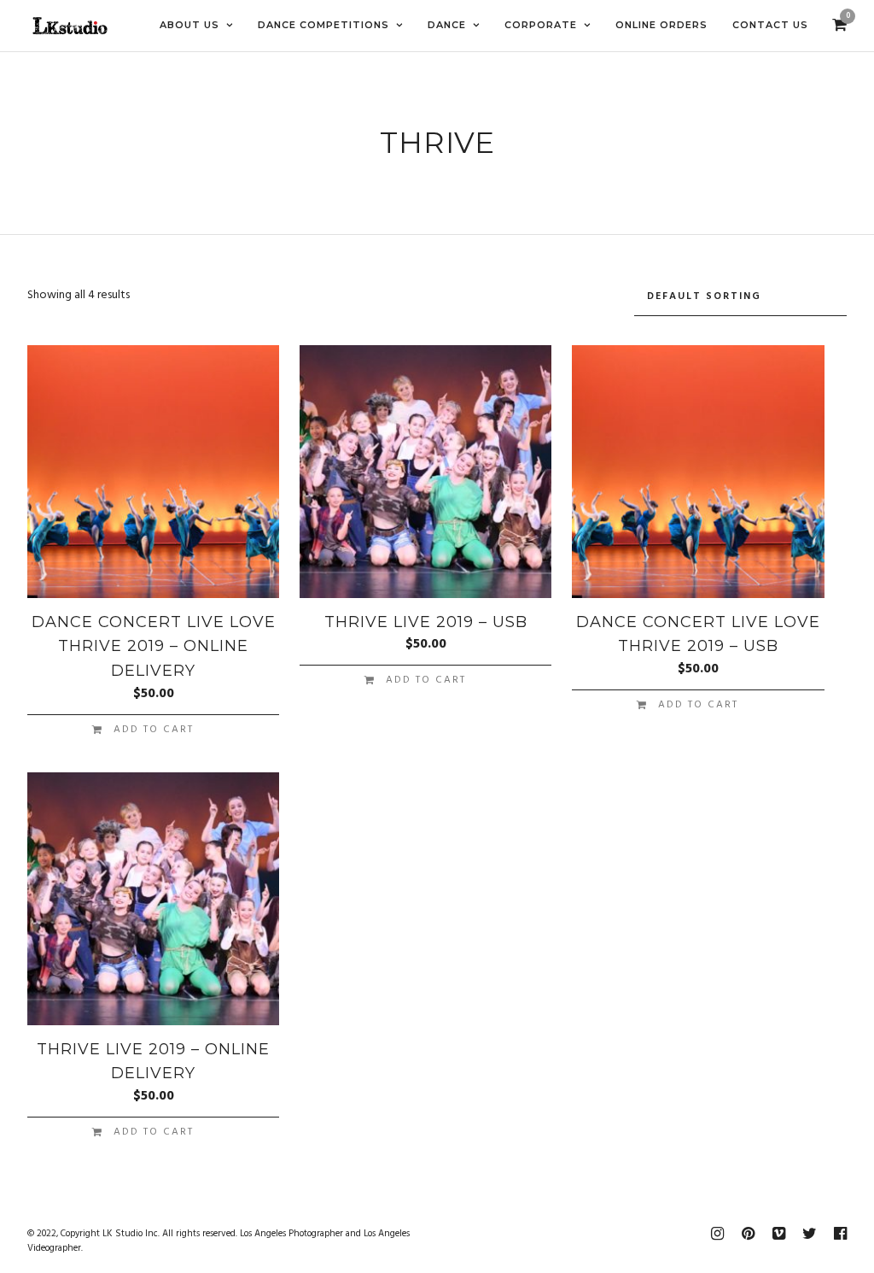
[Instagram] (717, 1233)
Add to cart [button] (154, 729)
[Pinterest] (748, 1233)
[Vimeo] (778, 1233)
